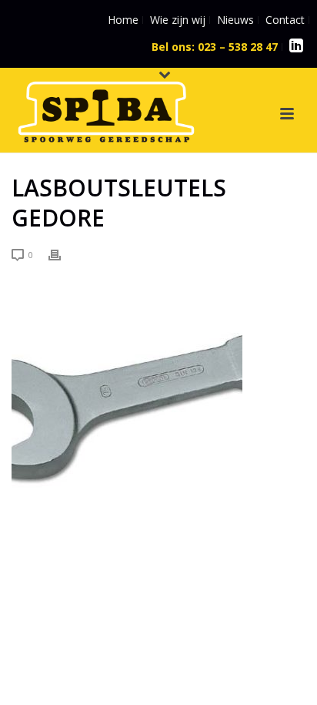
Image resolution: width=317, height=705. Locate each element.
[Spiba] (91, 106)
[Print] (62, 253)
